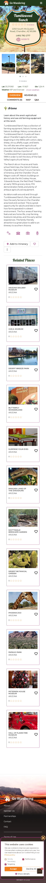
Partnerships (10, 816)
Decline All (31, 869)
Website (25, 39)
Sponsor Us (9, 811)
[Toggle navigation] (39, 3)
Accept (13, 869)
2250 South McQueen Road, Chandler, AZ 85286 (23, 30)
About (7, 806)
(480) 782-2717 (23, 35)
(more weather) (32, 90)
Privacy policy (10, 855)
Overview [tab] (15, 95)
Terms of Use (10, 837)
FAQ (6, 827)
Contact (7, 821)
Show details (23, 874)
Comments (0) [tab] (14, 100)
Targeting (11, 864)
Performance (30, 859)
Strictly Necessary (11, 860)
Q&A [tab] (36, 100)
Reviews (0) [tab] (30, 95)
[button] (39, 871)
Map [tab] (28, 100)
